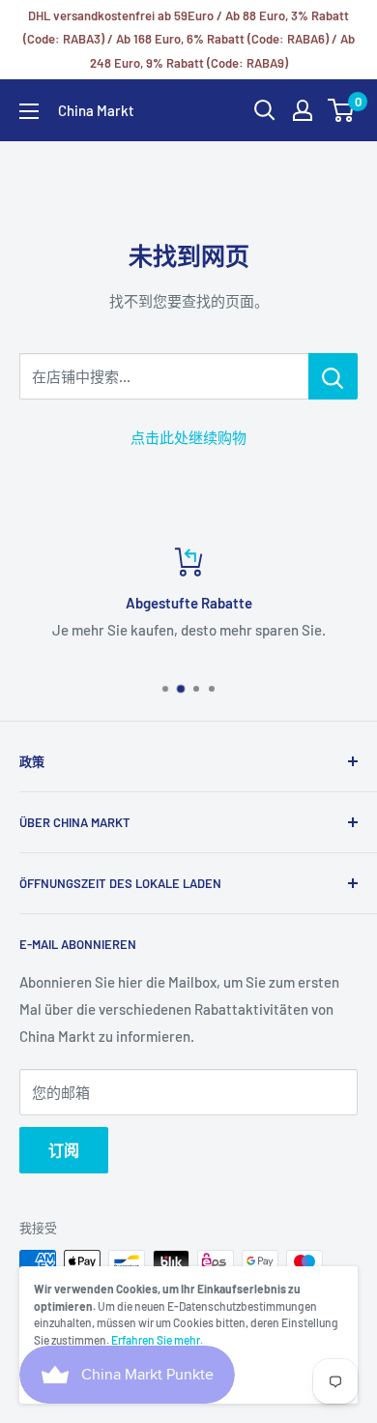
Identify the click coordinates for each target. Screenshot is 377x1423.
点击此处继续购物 (188, 437)
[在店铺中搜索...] (333, 376)
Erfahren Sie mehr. (157, 1340)
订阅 (63, 1150)
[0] (342, 110)
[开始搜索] (265, 110)
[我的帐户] (302, 110)
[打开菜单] (29, 111)
